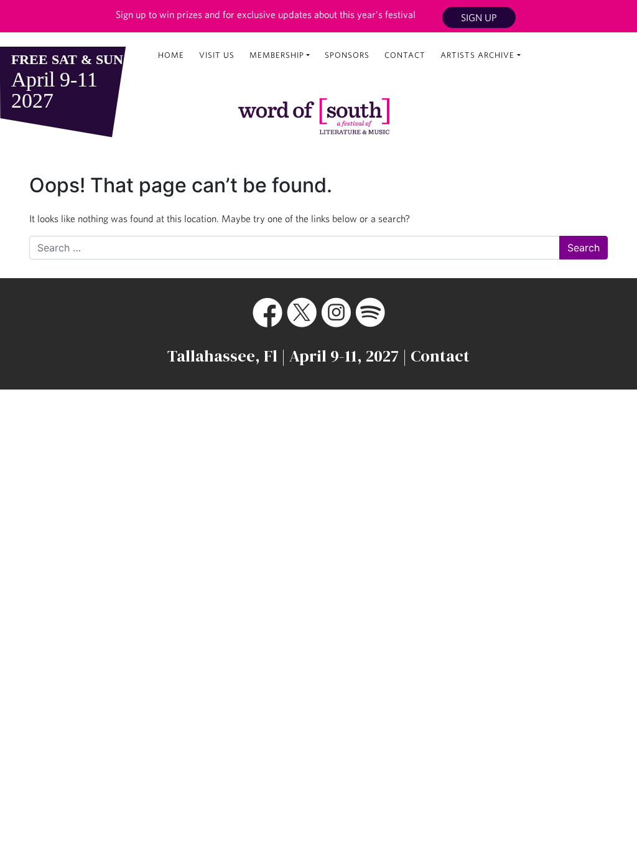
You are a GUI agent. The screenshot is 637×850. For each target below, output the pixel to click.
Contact (404, 55)
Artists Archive (477, 55)
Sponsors (347, 55)
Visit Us (217, 55)
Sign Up (479, 17)
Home (171, 55)
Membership (276, 55)
